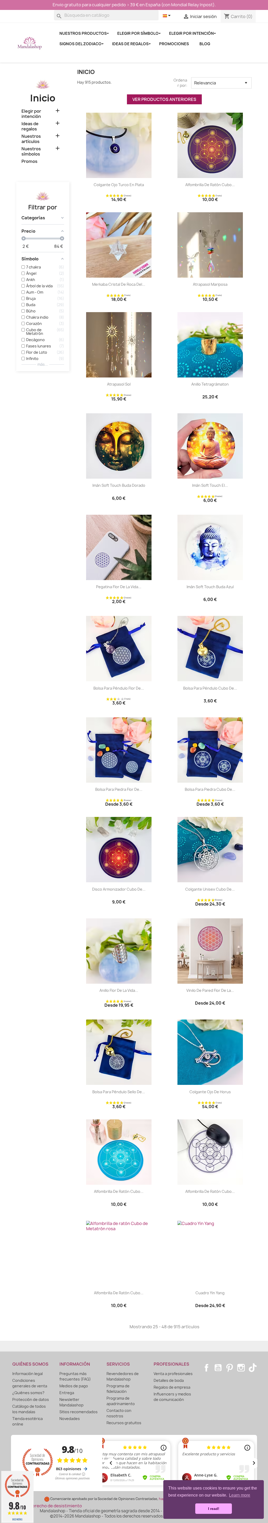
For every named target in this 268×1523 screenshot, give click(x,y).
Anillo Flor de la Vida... (118, 990)
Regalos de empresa (172, 1387)
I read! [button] (213, 1509)
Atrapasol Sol (119, 384)
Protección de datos (30, 1399)
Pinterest (229, 1367)
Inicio (42, 98)
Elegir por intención (31, 113)
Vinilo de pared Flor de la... (210, 990)
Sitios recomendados (78, 1411)
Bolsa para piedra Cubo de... (210, 789)
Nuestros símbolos (31, 151)
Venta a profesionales (173, 1373)
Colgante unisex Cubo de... (210, 889)
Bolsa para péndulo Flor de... (118, 688)
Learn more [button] (239, 1495)
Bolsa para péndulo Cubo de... (210, 688)
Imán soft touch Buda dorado (118, 485)
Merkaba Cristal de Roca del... (118, 284)
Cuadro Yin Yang (210, 1292)
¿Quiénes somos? (28, 1392)
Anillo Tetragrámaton (210, 384)
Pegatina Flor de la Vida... (118, 586)
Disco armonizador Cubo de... (119, 889)
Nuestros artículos (31, 139)
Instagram (241, 1367)
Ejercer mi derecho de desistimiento (45, 1506)
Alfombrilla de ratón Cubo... (210, 184)
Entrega (66, 1392)
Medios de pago (73, 1385)
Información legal (27, 1373)
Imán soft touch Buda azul (210, 586)
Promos (29, 161)
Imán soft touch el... (210, 485)
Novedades (69, 1418)
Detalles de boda (169, 1380)
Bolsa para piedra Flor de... (118, 789)
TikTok (252, 1367)
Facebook (206, 1367)
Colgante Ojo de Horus (210, 1091)
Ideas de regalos (29, 126)
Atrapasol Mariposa (210, 284)
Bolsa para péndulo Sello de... (118, 1091)
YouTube (218, 1367)
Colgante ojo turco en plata (119, 184)
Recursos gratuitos (124, 1422)
